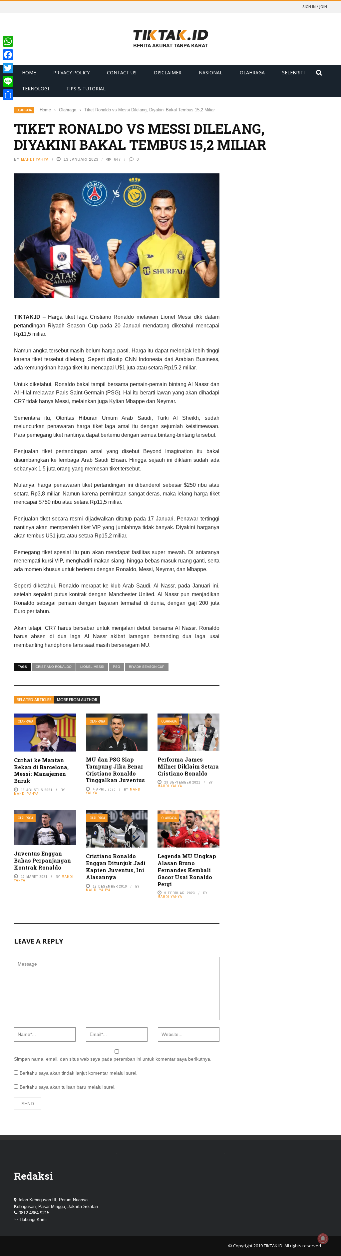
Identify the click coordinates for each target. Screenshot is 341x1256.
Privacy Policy (71, 72)
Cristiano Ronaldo (54, 667)
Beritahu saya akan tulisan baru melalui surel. (68, 1087)
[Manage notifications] (323, 1238)
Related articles (34, 700)
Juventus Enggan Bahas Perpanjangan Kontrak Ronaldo (42, 860)
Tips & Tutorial (86, 88)
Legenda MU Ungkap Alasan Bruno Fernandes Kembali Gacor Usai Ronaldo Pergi (187, 870)
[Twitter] (8, 68)
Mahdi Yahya (35, 159)
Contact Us (122, 72)
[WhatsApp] (8, 41)
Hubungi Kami (33, 1219)
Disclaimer (167, 72)
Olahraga (252, 72)
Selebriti (293, 72)
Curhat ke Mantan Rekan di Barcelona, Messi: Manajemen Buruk (41, 770)
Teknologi (35, 88)
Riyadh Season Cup (147, 667)
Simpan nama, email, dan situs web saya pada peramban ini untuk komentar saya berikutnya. (112, 1059)
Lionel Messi (92, 667)
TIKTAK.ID (273, 1246)
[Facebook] (8, 54)
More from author (77, 700)
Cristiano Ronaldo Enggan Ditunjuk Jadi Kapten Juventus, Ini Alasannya (116, 866)
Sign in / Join (314, 6)
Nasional (210, 72)
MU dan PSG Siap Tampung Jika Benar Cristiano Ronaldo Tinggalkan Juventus (115, 770)
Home (29, 72)
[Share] (8, 94)
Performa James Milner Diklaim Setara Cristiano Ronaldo (188, 766)
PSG (116, 667)
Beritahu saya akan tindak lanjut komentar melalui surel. (79, 1073)
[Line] (8, 81)
